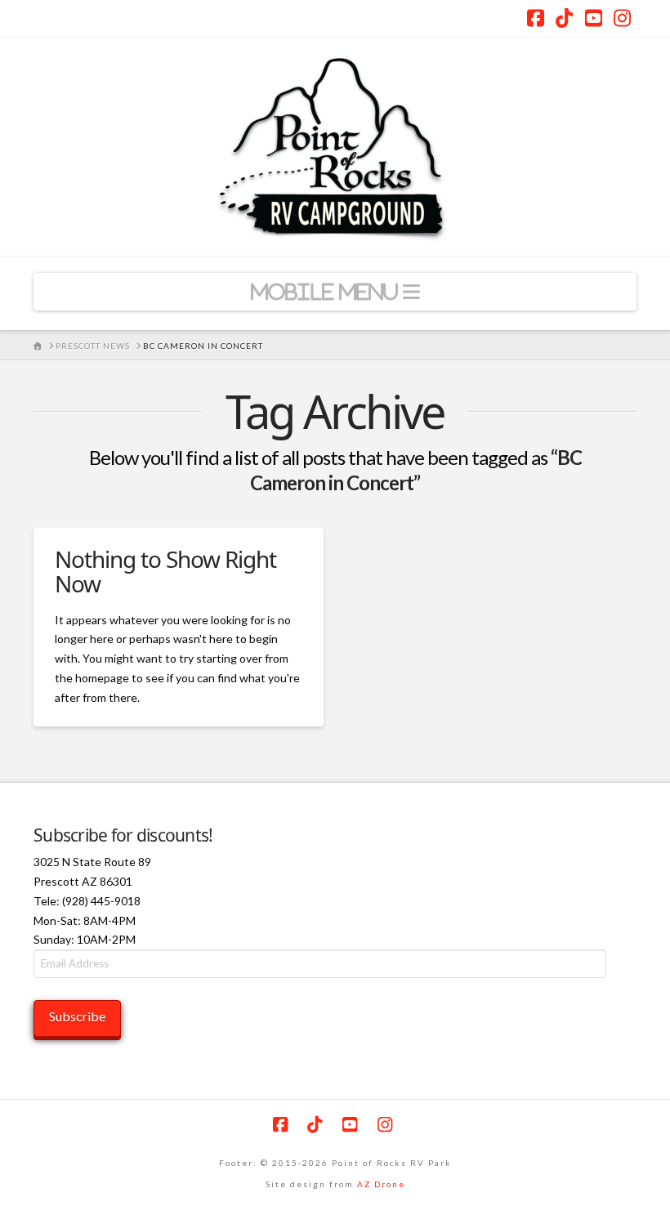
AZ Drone (381, 1184)
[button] (335, 291)
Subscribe (77, 1016)
